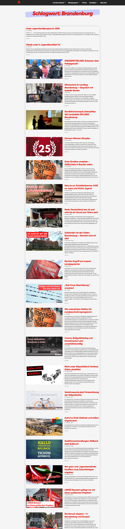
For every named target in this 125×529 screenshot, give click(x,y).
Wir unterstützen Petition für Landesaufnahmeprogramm (78, 310)
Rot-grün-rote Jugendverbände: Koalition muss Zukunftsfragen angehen (80, 469)
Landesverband (58, 3)
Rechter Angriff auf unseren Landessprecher (78, 262)
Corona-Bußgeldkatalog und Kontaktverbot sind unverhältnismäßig (79, 341)
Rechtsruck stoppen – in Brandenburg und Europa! (77, 515)
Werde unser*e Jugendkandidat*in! (43, 44)
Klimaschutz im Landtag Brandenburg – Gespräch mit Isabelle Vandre (79, 87)
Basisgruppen (73, 3)
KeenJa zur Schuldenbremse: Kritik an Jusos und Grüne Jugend (81, 187)
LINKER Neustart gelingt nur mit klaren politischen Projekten (80, 491)
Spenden (103, 3)
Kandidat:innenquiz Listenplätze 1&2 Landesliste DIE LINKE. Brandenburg (80, 114)
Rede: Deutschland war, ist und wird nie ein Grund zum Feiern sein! (81, 211)
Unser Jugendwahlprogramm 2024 (43, 28)
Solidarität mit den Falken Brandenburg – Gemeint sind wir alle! (80, 235)
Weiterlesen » (28, 38)
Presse (84, 3)
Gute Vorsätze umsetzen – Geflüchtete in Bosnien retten (78, 163)
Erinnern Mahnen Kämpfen (77, 138)
